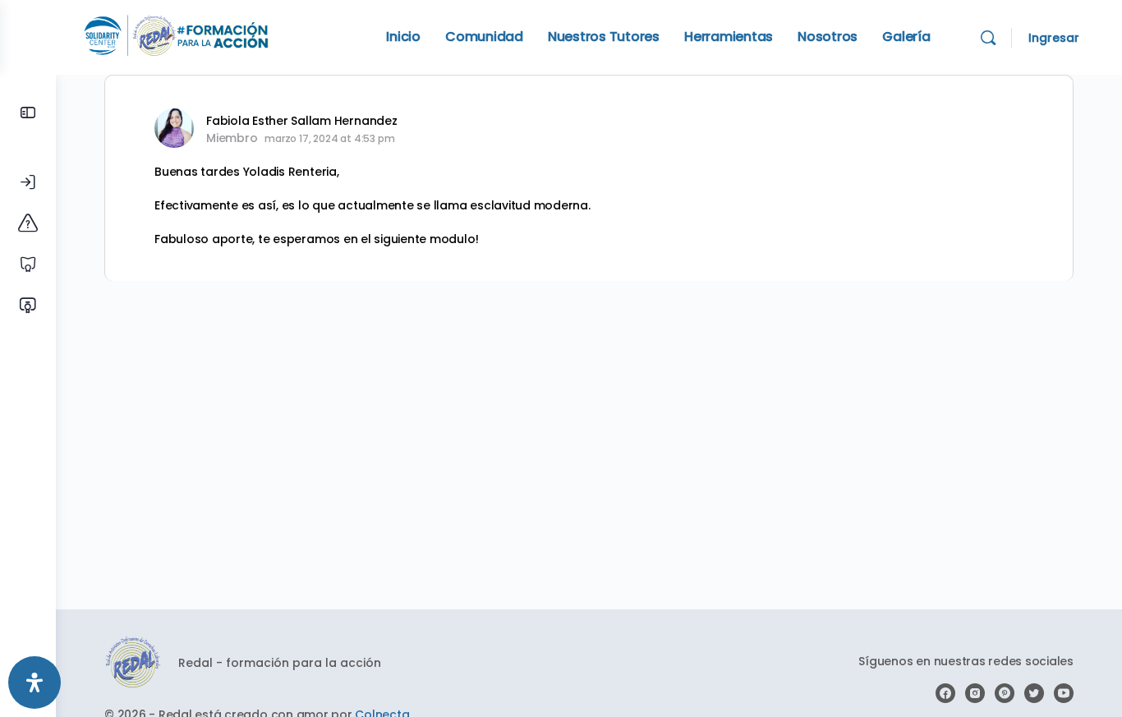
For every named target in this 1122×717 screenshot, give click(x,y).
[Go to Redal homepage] (176, 35)
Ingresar (1053, 38)
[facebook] (945, 693)
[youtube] (1064, 693)
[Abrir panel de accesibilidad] (34, 682)
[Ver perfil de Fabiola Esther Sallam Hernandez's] (174, 128)
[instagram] (975, 693)
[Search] (988, 38)
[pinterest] (1004, 693)
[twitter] (1034, 693)
